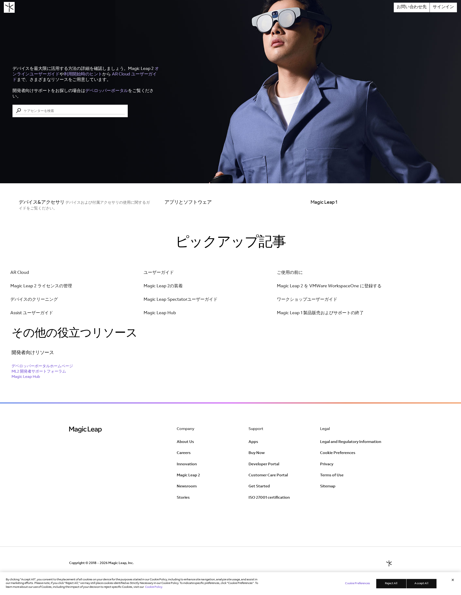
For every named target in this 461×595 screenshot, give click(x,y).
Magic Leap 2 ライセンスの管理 (41, 286)
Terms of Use (332, 475)
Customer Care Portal (268, 475)
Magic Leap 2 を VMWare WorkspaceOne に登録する (329, 286)
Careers (184, 453)
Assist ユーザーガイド (31, 313)
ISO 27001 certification (269, 498)
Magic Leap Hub (160, 313)
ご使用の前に (290, 273)
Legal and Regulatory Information (350, 442)
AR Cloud (19, 273)
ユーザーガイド (159, 273)
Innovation (187, 464)
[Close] (452, 580)
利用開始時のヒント (83, 74)
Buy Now (257, 453)
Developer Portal (264, 464)
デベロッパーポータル (106, 91)
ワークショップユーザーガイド (307, 300)
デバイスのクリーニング (34, 300)
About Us (185, 442)
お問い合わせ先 (412, 7)
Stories (183, 498)
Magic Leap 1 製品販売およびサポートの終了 (320, 313)
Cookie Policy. (154, 587)
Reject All (391, 583)
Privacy (326, 464)
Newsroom (187, 486)
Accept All (421, 583)
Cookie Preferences (337, 453)
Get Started (259, 486)
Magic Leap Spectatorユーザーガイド (181, 300)
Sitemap (327, 486)
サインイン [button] (443, 7)
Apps (253, 442)
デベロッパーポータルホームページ (42, 366)
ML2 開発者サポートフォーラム (39, 372)
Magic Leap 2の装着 (163, 286)
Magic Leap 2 (188, 475)
